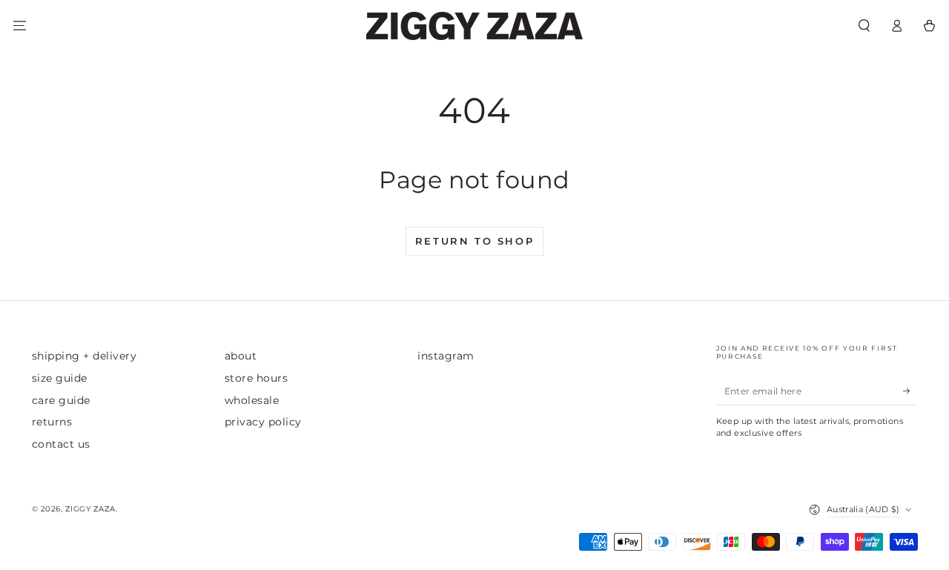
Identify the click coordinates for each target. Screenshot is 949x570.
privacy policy (263, 422)
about (241, 356)
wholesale (252, 400)
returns (52, 422)
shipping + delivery (84, 356)
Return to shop (474, 241)
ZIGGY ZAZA (90, 509)
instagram (445, 356)
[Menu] (19, 25)
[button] (863, 25)
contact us (61, 444)
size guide (59, 378)
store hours (256, 378)
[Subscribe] (910, 391)
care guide (61, 400)
